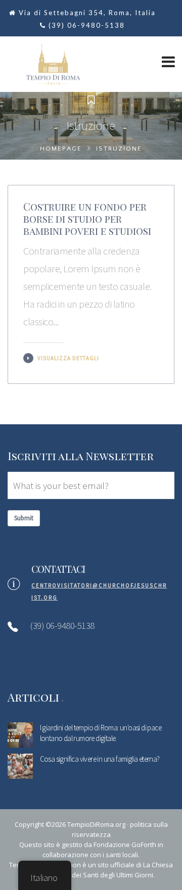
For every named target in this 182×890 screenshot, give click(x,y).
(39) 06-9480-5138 (87, 25)
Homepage (61, 148)
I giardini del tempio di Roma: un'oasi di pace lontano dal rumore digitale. (100, 733)
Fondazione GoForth (125, 844)
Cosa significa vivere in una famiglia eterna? (100, 759)
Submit (23, 518)
